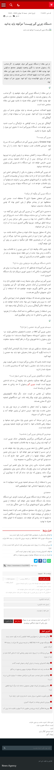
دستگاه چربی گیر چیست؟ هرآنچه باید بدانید (27, 24)
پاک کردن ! (8, 621)
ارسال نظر (18, 621)
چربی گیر (31, 384)
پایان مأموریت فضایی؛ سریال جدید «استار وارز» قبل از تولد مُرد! (29, 696)
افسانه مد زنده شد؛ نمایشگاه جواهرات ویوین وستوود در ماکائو (32, 555)
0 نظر (17, 16)
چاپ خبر (8, 16)
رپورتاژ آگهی (49, 734)
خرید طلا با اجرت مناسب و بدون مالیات (41, 722)
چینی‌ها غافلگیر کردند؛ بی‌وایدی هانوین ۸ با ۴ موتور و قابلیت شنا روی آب (26, 708)
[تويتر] (36, 561)
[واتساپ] (49, 561)
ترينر (51, 728)
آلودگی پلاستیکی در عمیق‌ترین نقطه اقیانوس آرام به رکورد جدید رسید (30, 535)
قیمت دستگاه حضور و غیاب (45, 725)
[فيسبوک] (40, 561)
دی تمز (41, 761)
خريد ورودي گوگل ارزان (46, 731)
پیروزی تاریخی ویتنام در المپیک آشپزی (36, 702)
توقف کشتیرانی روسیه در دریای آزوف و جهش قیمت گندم (33, 551)
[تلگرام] (44, 561)
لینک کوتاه (34, 565)
